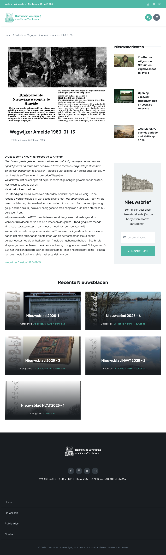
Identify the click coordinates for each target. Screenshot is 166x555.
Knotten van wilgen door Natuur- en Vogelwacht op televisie (147, 65)
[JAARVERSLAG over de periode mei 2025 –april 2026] (124, 127)
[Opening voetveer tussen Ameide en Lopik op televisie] (124, 91)
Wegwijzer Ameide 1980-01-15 (23, 262)
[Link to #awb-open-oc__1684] (156, 17)
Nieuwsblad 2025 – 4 (123, 315)
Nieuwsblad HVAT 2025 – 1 (43, 405)
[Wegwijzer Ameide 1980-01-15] (56, 45)
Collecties (38, 323)
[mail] (160, 4)
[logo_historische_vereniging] (23, 13)
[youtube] (154, 4)
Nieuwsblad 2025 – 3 (42, 360)
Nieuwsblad (59, 323)
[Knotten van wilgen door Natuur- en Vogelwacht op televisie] (124, 56)
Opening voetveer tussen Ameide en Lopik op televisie (147, 100)
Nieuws (48, 323)
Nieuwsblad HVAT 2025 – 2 (123, 360)
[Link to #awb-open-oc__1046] (148, 17)
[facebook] (142, 4)
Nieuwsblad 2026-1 (42, 315)
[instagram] (148, 4)
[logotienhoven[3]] (83, 446)
